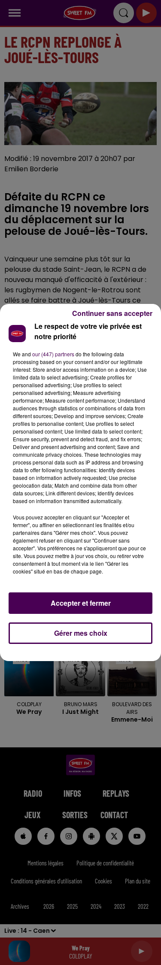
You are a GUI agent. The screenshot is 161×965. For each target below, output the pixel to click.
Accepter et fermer (81, 603)
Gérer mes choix (80, 633)
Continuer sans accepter (112, 313)
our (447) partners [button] (53, 354)
